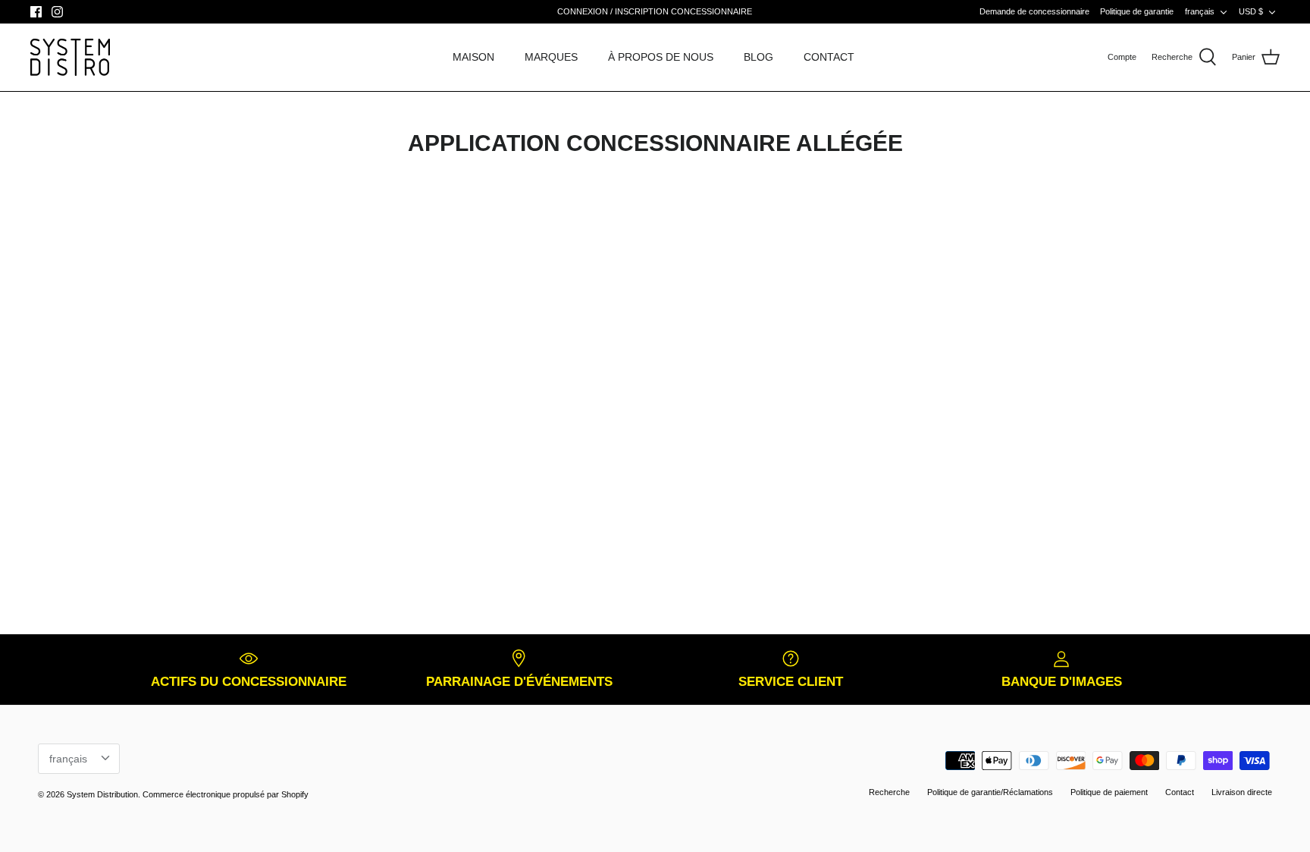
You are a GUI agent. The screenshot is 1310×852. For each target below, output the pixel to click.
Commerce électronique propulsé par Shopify (226, 794)
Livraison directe (1241, 792)
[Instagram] (57, 11)
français (1199, 11)
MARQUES (551, 57)
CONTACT (829, 57)
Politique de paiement (1109, 792)
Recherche (889, 792)
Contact (1179, 792)
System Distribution (102, 794)
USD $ (1251, 11)
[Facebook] (36, 11)
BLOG (758, 57)
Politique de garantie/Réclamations (990, 792)
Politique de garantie (1137, 11)
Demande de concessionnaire (1034, 11)
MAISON (473, 57)
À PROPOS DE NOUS (660, 57)
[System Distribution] (70, 57)
